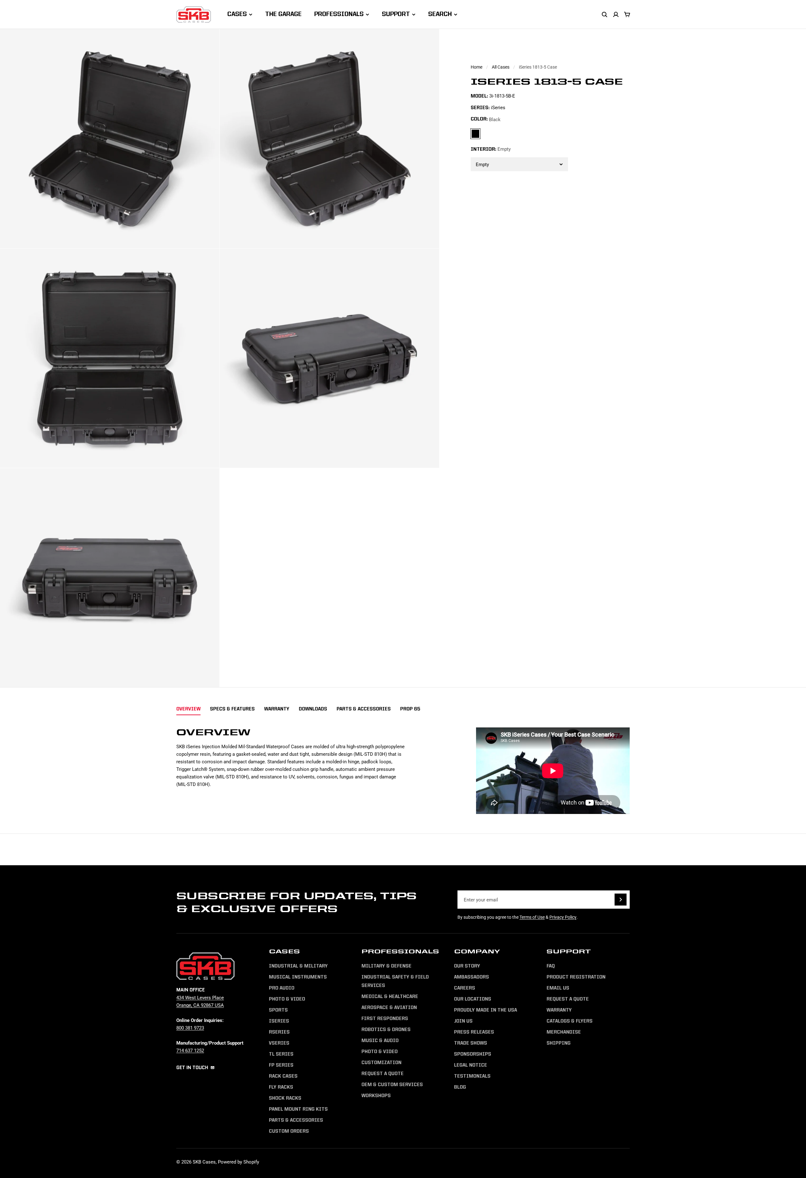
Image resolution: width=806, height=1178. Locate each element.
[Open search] (604, 14)
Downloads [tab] (313, 709)
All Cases (500, 67)
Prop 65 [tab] (410, 709)
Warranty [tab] (276, 709)
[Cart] (627, 14)
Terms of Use (532, 917)
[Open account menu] (616, 14)
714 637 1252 (190, 1050)
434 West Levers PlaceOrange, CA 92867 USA (200, 1001)
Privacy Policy (562, 917)
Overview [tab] (188, 709)
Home (476, 67)
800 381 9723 (190, 1027)
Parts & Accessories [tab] (364, 709)
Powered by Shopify (238, 1161)
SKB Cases (204, 1161)
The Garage (283, 14)
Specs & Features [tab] (232, 709)
